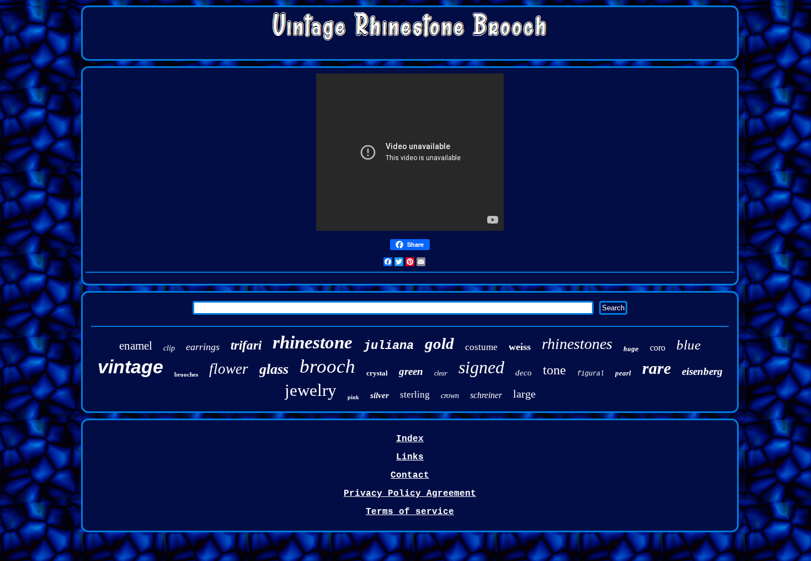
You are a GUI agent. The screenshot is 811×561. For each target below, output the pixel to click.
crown (450, 395)
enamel (135, 345)
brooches (186, 374)
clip (169, 348)
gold (439, 343)
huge (631, 349)
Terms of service (410, 512)
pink (353, 397)
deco (523, 372)
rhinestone (313, 342)
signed (481, 367)
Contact (410, 475)
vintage (130, 366)
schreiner (486, 395)
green (411, 371)
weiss (520, 346)
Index (410, 439)
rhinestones (577, 343)
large (524, 394)
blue (688, 344)
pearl (623, 373)
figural (590, 374)
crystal (377, 373)
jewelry (311, 390)
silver (379, 395)
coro (657, 347)
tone (554, 370)
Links (410, 457)
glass (274, 369)
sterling (415, 394)
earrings (203, 346)
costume (481, 347)
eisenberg (702, 371)
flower (228, 369)
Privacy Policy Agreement (410, 494)
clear (440, 373)
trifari (246, 345)
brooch (327, 366)
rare (656, 368)
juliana (389, 346)
